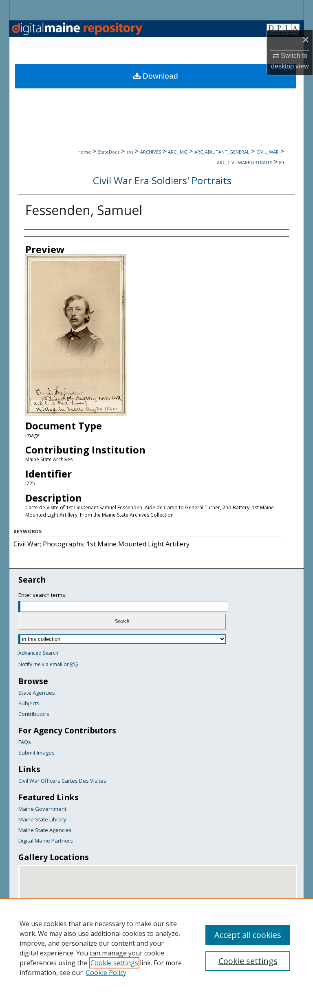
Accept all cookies (247, 934)
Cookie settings (114, 962)
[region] (156, 947)
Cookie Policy (106, 972)
